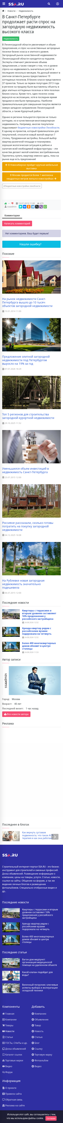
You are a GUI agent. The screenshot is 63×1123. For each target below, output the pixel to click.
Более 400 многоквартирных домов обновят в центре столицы (39, 646)
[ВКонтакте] (24, 206)
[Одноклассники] (28, 206)
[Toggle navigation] (57, 4)
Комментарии (12, 215)
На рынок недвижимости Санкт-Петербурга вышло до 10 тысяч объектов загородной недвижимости (27, 302)
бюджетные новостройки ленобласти (22, 186)
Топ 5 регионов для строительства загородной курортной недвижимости (28, 416)
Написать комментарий (17, 223)
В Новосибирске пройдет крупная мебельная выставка (33, 166)
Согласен (51, 1118)
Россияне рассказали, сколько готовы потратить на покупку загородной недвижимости (27, 526)
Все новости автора (17, 714)
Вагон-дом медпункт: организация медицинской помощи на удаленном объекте (39, 962)
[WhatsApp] (45, 206)
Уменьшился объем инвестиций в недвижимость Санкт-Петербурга (25, 470)
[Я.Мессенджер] (20, 206)
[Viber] (41, 206)
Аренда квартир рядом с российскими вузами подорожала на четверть (36, 631)
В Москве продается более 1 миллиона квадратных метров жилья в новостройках (30, 177)
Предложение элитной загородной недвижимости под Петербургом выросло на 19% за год (26, 360)
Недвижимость (11, 38)
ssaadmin (11, 206)
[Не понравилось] (12, 203)
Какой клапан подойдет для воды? (37, 973)
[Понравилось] (6, 203)
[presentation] (8, 836)
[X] (37, 206)
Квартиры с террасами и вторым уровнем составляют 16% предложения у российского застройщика (39, 614)
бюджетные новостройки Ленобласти (38, 127)
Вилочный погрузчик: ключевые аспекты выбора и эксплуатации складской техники (40, 987)
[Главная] (3, 11)
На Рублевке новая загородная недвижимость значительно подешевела (23, 584)
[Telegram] (33, 206)
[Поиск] (49, 4)
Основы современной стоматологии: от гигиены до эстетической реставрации (42, 835)
